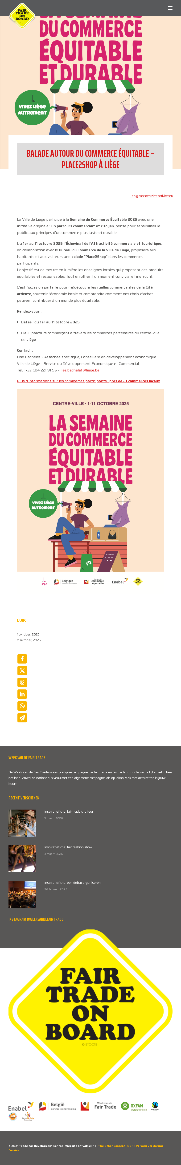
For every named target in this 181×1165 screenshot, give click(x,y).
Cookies (13, 1150)
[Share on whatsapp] (22, 706)
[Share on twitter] (22, 670)
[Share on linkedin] (22, 694)
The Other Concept (111, 1146)
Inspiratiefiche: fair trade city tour (68, 811)
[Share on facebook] (22, 659)
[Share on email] (22, 717)
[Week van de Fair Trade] (22, 8)
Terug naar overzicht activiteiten (151, 195)
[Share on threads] (22, 682)
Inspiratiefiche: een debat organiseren (72, 882)
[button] (170, 8)
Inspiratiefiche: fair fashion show (68, 847)
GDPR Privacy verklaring (145, 1146)
